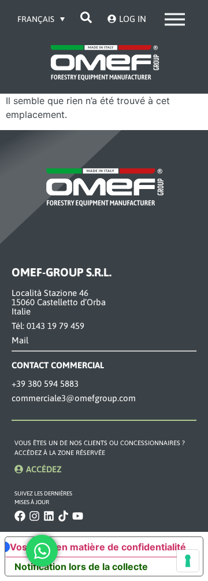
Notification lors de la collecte (81, 566)
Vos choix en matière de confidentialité (98, 547)
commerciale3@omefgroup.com (74, 398)
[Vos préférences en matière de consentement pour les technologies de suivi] (188, 561)
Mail (20, 340)
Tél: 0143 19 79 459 (48, 326)
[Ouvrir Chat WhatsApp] (42, 551)
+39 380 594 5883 (45, 383)
